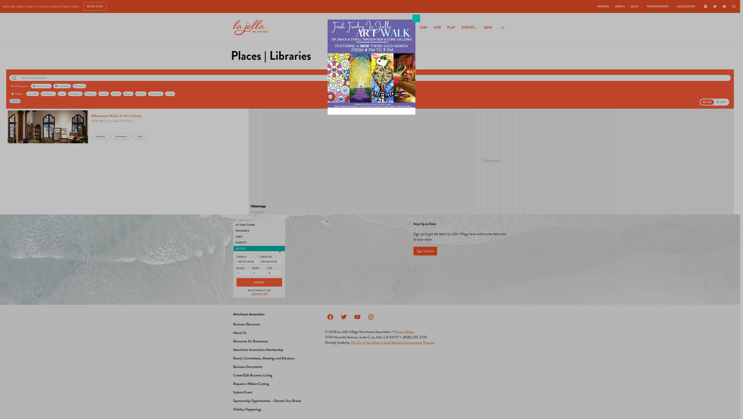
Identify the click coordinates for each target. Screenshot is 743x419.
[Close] (416, 18)
